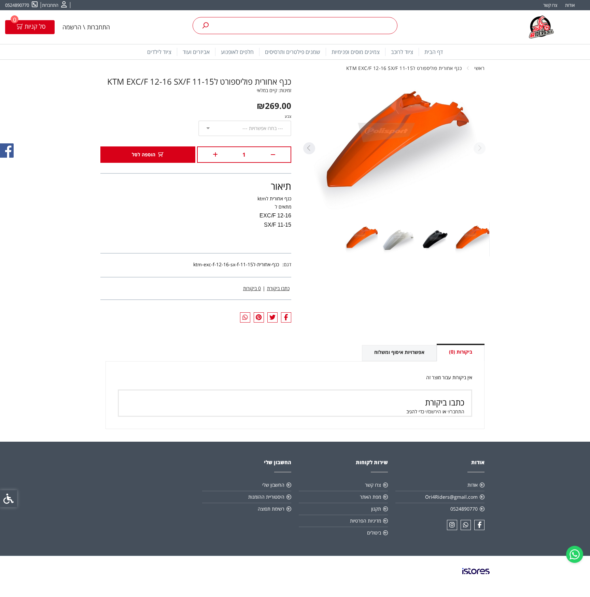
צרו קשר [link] (550, 5)
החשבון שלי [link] (273, 485)
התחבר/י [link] (456, 411)
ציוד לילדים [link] (159, 52)
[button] (472, 239)
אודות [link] (570, 5)
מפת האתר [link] (370, 497)
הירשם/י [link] (433, 411)
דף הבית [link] (433, 52)
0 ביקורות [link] (252, 288)
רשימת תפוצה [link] (271, 509)
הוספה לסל (143, 154)
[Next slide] (309, 148)
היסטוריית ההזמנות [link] (266, 497)
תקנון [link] (376, 509)
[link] (574, 554)
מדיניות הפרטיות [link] (365, 520)
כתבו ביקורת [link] (278, 288)
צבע (288, 116)
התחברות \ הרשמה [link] (86, 27)
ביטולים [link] (374, 532)
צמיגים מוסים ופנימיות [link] (356, 52)
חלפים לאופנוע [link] (237, 52)
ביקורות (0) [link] (460, 352)
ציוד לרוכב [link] (402, 52)
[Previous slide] (479, 148)
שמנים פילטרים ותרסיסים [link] (292, 52)
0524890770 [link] (464, 509)
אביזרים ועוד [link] (196, 52)
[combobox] (244, 128)
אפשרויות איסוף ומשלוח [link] (399, 352)
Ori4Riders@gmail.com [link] (451, 497)
